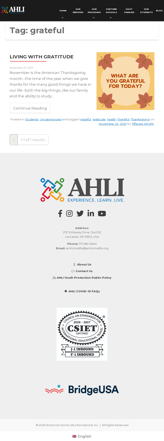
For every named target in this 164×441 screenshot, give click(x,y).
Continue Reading (30, 108)
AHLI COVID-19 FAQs (84, 291)
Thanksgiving (140, 119)
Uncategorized (51, 119)
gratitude (98, 119)
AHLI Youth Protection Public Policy (83, 277)
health (111, 119)
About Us (83, 264)
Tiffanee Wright (143, 123)
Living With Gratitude (41, 57)
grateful (85, 119)
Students (31, 119)
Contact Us (84, 271)
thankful (123, 119)
